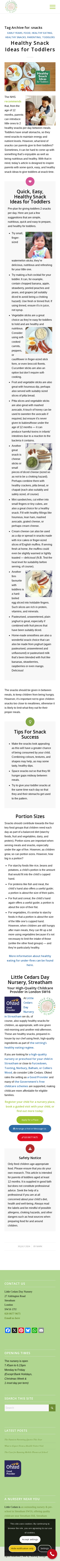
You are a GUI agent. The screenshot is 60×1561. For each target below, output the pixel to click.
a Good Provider (37, 1077)
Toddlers (48, 37)
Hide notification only (22, 1548)
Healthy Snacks (15, 37)
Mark (39, 1246)
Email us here (12, 1318)
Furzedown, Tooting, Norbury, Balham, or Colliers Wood (28, 1068)
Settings (45, 1548)
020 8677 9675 (12, 1313)
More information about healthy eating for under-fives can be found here (30, 960)
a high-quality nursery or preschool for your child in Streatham (28, 1059)
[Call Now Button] (52, 1554)
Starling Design (38, 1556)
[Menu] (51, 6)
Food (27, 32)
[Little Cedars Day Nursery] (24, 6)
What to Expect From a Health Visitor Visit (24, 1445)
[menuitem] (51, 6)
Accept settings (30, 1539)
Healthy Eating (42, 32)
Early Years (14, 32)
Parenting (34, 37)
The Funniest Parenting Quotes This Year (23, 1439)
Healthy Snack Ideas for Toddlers (30, 46)
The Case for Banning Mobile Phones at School (26, 1452)
